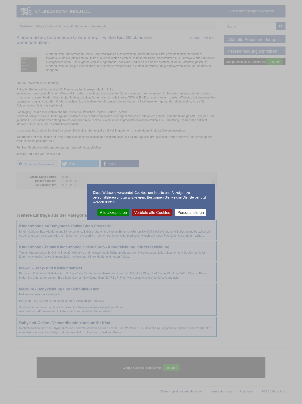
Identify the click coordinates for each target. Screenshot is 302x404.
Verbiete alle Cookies (152, 212)
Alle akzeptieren (113, 212)
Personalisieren (190, 212)
